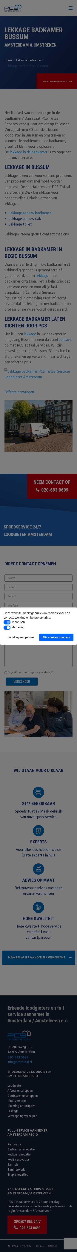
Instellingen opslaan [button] (21, 637)
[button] (7, 622)
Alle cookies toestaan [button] (56, 637)
